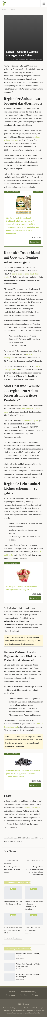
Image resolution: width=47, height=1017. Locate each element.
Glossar (35, 995)
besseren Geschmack (32, 808)
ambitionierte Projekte (30, 420)
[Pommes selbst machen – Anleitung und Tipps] (13, 892)
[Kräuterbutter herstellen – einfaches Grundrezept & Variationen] (34, 892)
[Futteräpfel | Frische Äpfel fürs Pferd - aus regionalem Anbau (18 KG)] (23, 574)
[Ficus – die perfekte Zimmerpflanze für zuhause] (34, 919)
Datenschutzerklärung (28, 992)
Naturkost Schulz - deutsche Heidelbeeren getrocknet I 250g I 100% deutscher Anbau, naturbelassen (23, 774)
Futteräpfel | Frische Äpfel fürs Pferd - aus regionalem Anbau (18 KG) (22, 588)
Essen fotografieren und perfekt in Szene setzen (12, 869)
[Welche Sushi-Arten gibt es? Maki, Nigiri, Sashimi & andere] (9, 967)
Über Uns (23, 995)
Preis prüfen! (34, 242)
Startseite (11, 992)
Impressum (10, 995)
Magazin (13, 889)
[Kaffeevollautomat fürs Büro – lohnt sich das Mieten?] (13, 919)
